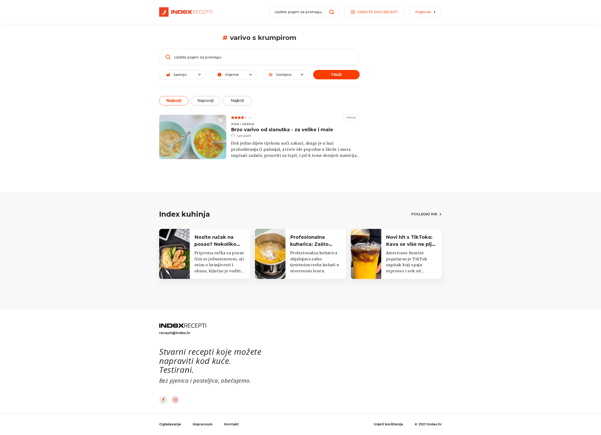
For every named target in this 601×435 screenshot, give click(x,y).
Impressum (202, 424)
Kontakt (231, 424)
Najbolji (173, 100)
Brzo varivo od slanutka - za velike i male (282, 129)
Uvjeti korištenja (388, 424)
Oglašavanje (170, 424)
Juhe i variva (242, 124)
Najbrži (237, 100)
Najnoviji (205, 100)
